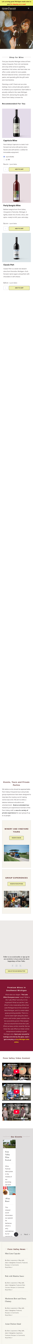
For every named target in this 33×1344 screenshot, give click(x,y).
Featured (24, 1262)
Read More (8, 1267)
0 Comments (15, 1265)
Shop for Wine (16, 57)
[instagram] (16, 965)
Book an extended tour (21, 805)
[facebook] (12, 965)
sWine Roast (9, 1189)
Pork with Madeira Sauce (14, 1276)
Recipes (7, 1265)
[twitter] (20, 965)
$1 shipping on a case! (18, 4)
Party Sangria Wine (12, 205)
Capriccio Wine (10, 140)
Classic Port (8, 265)
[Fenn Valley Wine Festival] (9, 1144)
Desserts (18, 1262)
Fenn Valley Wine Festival (9, 1141)
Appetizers (19, 1333)
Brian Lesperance (12, 1260)
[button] (5, 853)
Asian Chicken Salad (13, 1324)
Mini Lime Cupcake (12, 1253)
